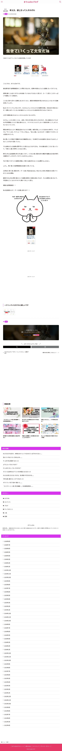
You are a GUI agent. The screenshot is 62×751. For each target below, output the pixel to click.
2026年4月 (7, 556)
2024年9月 (7, 624)
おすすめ (7, 498)
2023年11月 (7, 657)
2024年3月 (7, 642)
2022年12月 (7, 696)
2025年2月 (7, 606)
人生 (6, 513)
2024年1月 (7, 649)
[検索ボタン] (60, 2)
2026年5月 (7, 552)
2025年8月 (7, 584)
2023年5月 (7, 678)
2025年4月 (7, 599)
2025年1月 (7, 610)
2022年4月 (7, 725)
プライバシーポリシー (45, 746)
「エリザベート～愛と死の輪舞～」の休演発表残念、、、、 (18, 486)
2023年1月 (7, 693)
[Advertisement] (31, 262)
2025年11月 (7, 574)
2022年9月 (7, 707)
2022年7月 (7, 714)
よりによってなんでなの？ (10, 464)
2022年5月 (7, 722)
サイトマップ (36, 746)
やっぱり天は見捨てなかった (11, 461)
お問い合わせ (28, 746)
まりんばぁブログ (31, 2)
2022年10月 (7, 704)
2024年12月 (7, 613)
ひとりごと (8, 502)
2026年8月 (7, 541)
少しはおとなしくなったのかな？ (12, 468)
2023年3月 (7, 686)
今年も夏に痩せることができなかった (13, 479)
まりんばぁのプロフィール (18, 746)
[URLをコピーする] (45, 347)
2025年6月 (7, 592)
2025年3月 (7, 603)
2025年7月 (7, 588)
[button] (17, 347)
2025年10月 (7, 577)
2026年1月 (7, 566)
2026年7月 (7, 545)
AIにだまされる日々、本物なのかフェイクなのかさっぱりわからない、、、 (23, 453)
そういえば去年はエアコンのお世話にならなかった (17, 472)
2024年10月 (7, 621)
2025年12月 (7, 570)
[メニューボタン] (2, 2)
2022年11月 (7, 700)
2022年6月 (7, 718)
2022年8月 (7, 711)
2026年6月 (7, 548)
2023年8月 (7, 667)
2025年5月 (7, 595)
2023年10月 (7, 660)
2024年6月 (7, 631)
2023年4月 (7, 682)
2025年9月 (7, 581)
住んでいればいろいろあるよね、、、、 (13, 457)
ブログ (6, 506)
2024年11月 (7, 617)
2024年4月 (7, 639)
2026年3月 (7, 559)
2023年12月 (7, 653)
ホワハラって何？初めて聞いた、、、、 (13, 482)
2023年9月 (7, 664)
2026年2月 (7, 563)
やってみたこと (9, 509)
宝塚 (6, 14)
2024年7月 (7, 628)
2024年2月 (7, 646)
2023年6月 (7, 675)
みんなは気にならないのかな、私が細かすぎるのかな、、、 (18, 475)
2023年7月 (7, 671)
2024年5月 (7, 635)
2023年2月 (7, 689)
